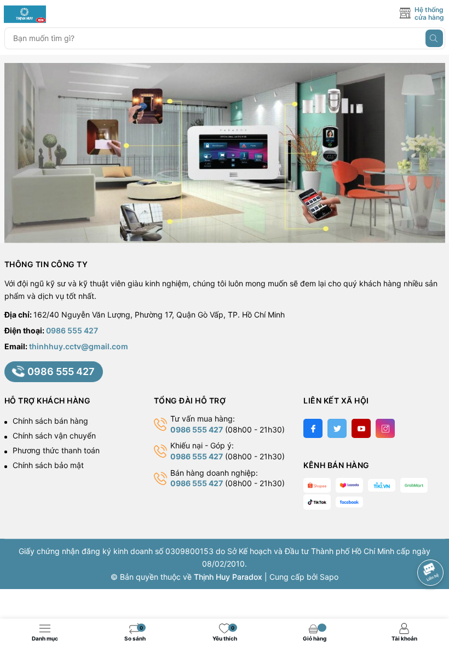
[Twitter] (337, 428)
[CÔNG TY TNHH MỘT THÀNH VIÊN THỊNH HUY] (53, 14)
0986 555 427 (72, 330)
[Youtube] (361, 428)
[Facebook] (313, 428)
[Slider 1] (224, 152)
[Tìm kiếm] (434, 38)
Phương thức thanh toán (56, 450)
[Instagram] (385, 428)
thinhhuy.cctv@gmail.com (78, 346)
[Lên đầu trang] (432, 543)
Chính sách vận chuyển (54, 435)
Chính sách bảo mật (48, 465)
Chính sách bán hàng (50, 420)
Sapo (329, 576)
